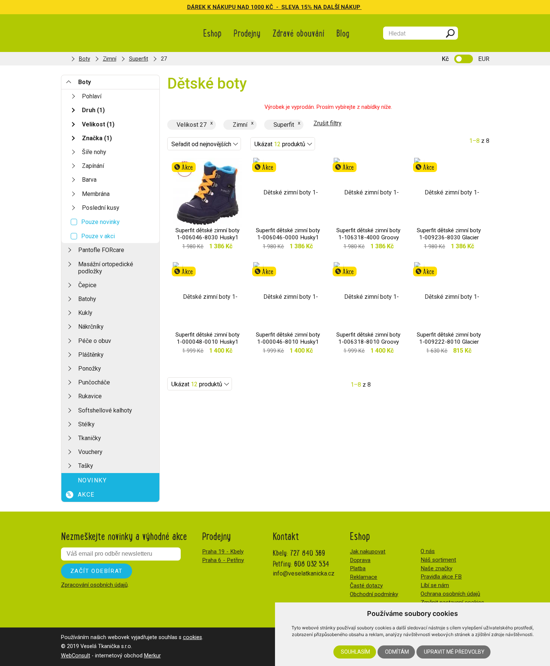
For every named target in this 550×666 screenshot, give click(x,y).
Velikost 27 (192, 124)
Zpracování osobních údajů (94, 584)
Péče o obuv (94, 340)
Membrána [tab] (96, 193)
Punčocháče (94, 382)
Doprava (360, 560)
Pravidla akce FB (441, 576)
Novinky (92, 480)
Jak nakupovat (367, 551)
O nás (428, 551)
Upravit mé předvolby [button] (454, 652)
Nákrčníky (91, 326)
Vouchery (90, 451)
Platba (358, 568)
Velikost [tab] (98, 124)
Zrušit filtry (328, 123)
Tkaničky (89, 438)
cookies (192, 637)
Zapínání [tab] (93, 165)
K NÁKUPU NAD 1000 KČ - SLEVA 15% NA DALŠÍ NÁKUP (284, 7)
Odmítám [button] (397, 652)
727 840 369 (307, 552)
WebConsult (75, 656)
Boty (84, 59)
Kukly (85, 312)
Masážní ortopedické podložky (105, 268)
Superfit (138, 59)
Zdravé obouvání (298, 32)
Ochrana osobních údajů (450, 593)
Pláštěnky (91, 354)
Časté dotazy (366, 585)
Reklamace (363, 577)
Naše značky (436, 568)
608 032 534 (311, 563)
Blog (342, 32)
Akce (81, 494)
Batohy (87, 299)
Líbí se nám (435, 585)
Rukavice (90, 396)
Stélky (86, 424)
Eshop (212, 32)
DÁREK (197, 7)
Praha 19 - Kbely (223, 551)
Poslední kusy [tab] (100, 207)
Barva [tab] (89, 179)
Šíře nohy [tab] (94, 152)
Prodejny (246, 32)
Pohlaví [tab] (91, 96)
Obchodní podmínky (374, 594)
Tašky (85, 465)
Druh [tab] (93, 110)
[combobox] (204, 143)
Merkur (152, 656)
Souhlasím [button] (355, 652)
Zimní (109, 59)
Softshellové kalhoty (105, 410)
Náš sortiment (438, 559)
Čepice (87, 285)
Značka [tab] (97, 138)
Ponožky (89, 368)
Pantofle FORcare (101, 250)
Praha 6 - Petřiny (223, 560)
